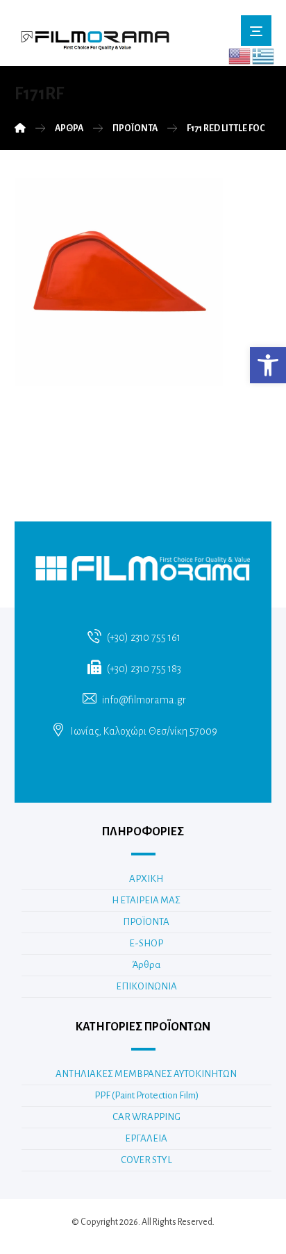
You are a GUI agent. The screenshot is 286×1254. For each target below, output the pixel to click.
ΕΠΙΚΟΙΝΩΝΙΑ (146, 986)
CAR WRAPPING (146, 1117)
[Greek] (264, 55)
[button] (268, 365)
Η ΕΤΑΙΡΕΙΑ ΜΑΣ (146, 900)
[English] (240, 55)
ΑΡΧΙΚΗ (146, 878)
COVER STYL (146, 1160)
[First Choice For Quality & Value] (94, 36)
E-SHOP (146, 943)
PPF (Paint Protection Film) (146, 1095)
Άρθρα (146, 965)
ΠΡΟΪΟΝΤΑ (146, 922)
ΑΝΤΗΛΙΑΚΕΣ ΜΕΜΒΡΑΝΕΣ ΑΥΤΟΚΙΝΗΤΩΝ (146, 1074)
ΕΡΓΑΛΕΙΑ (146, 1138)
